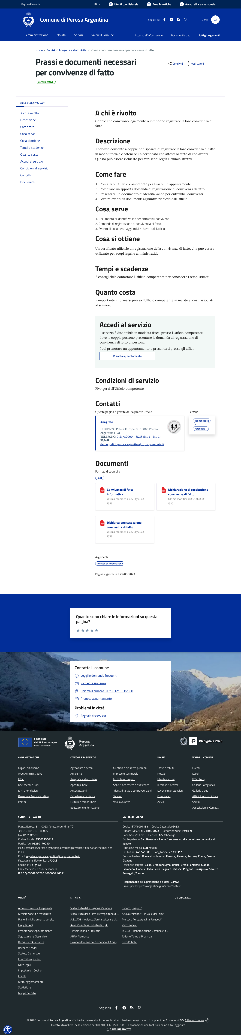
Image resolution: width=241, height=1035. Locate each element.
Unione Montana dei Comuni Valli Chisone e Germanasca (103, 942)
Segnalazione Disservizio (32, 936)
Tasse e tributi (165, 768)
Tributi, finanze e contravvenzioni (132, 790)
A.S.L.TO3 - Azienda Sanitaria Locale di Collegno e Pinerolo (104, 919)
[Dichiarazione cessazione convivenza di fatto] (102, 523)
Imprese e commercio (125, 773)
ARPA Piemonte (79, 936)
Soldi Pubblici (129, 942)
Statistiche (24, 987)
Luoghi (196, 773)
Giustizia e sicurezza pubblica (130, 768)
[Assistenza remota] (207, 1020)
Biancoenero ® (134, 1025)
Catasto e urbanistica (82, 796)
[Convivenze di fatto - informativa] (102, 490)
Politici (22, 802)
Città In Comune (194, 1020)
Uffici (21, 779)
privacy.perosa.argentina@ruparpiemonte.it (155, 886)
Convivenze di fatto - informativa (121, 492)
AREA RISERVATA (120, 1029)
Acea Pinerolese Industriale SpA (89, 925)
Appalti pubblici (79, 785)
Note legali (24, 965)
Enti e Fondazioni (28, 790)
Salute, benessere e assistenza (131, 785)
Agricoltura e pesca (81, 768)
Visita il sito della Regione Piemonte (91, 908)
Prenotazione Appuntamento (35, 931)
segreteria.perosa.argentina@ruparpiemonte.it (53, 856)
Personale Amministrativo (33, 796)
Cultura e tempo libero (83, 802)
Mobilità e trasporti (124, 779)
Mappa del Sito (27, 993)
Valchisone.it (129, 925)
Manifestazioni (165, 779)
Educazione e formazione (85, 807)
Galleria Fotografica (203, 785)
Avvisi (160, 802)
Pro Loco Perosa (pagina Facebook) (142, 919)
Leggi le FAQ (25, 925)
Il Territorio (198, 779)
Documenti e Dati (28, 785)
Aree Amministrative (30, 773)
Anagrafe (106, 422)
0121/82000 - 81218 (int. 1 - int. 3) (139, 436)
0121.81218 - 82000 (35, 831)
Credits (22, 976)
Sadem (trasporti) (132, 908)
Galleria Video (200, 790)
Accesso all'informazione (149, 35)
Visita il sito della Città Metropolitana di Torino (97, 914)
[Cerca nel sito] (215, 19)
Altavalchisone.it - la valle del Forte (143, 914)
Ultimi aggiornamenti (30, 982)
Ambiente (76, 773)
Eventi (196, 768)
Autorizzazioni (78, 790)
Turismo (117, 796)
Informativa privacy (29, 959)
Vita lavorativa (121, 802)
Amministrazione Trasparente (35, 908)
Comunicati (163, 796)
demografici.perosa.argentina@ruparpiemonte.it (132, 444)
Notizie (161, 773)
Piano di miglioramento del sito (36, 919)
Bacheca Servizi (27, 948)
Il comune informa (168, 785)
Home (39, 50)
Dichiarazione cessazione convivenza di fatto (124, 525)
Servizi (51, 50)
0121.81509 (30, 835)
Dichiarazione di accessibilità (34, 914)
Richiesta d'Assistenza (31, 942)
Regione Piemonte (30, 4)
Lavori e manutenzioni (170, 790)
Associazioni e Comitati (205, 807)
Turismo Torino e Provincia (85, 931)
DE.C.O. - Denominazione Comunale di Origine (148, 931)
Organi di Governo (28, 768)
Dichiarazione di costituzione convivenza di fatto (188, 492)
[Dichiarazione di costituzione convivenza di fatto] (163, 490)
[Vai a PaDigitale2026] (201, 741)
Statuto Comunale (29, 953)
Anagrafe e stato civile (73, 50)
